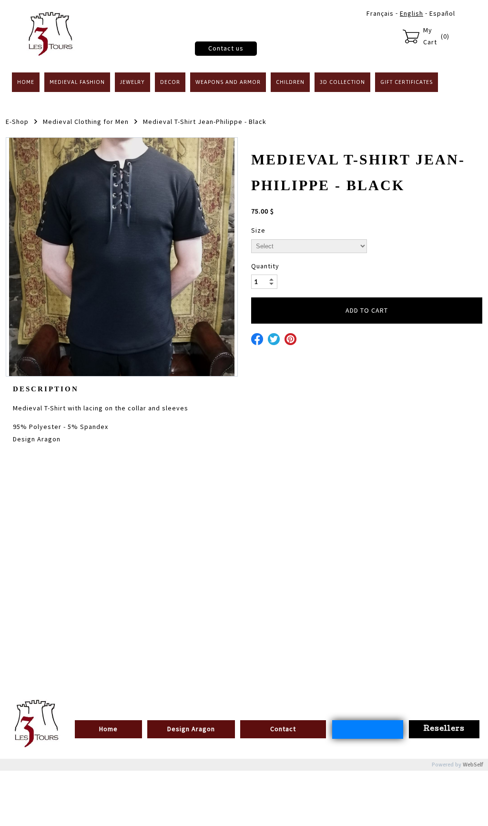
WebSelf (473, 764)
